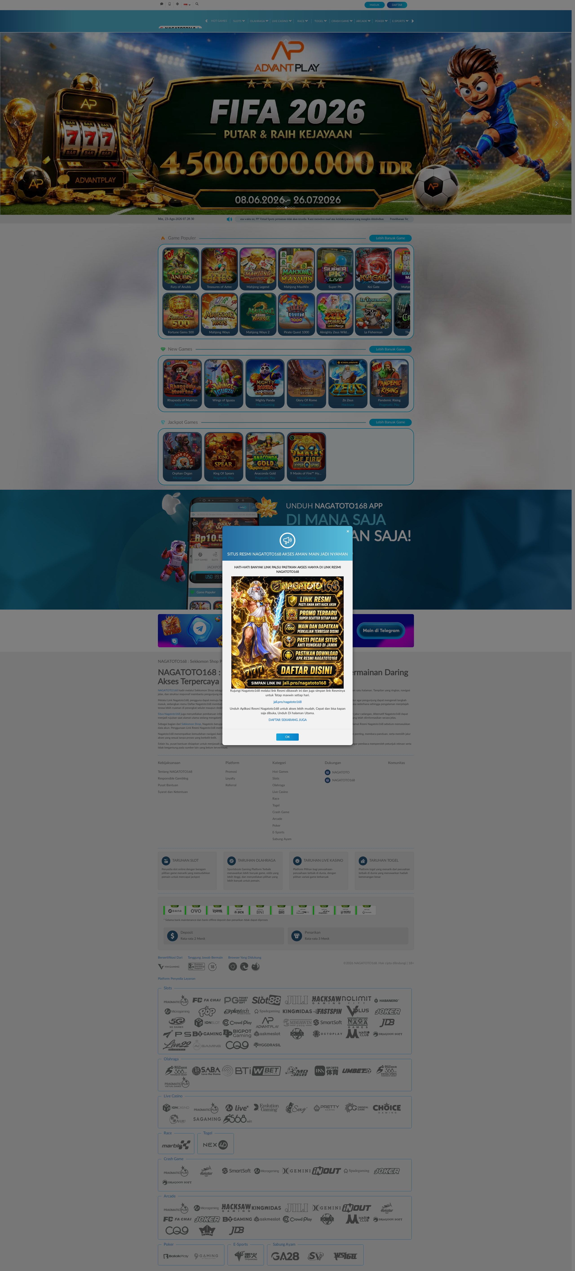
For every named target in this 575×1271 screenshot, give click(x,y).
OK (287, 737)
